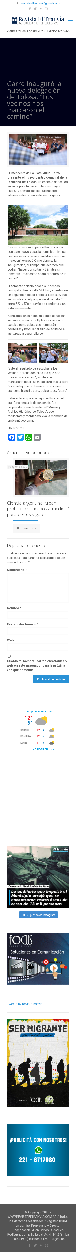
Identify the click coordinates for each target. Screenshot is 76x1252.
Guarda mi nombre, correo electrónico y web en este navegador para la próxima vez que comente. (37, 665)
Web (10, 640)
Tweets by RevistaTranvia (24, 1004)
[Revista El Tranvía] (38, 20)
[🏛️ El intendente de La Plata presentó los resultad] (38, 877)
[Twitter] (35, 9)
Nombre (14, 608)
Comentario (17, 570)
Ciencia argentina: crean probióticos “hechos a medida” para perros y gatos (38, 508)
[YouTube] (41, 9)
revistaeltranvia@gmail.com (40, 3)
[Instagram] (46, 9)
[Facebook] (30, 9)
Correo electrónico (22, 624)
